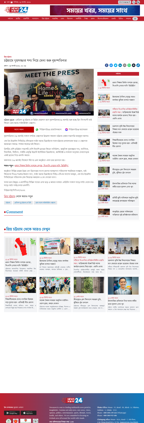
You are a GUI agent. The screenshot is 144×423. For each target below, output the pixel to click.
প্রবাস (92, 18)
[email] (124, 65)
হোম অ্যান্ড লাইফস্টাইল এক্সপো (45, 203)
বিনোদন (70, 18)
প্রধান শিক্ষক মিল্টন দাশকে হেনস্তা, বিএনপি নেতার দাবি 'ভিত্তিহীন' (42, 165)
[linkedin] (120, 65)
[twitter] (115, 65)
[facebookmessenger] (111, 65)
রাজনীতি (26, 18)
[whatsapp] (129, 65)
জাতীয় (18, 18)
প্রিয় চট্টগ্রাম (45, 18)
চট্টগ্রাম (8, 203)
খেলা (62, 18)
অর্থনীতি (78, 18)
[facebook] (106, 65)
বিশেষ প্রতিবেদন (103, 18)
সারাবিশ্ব (55, 18)
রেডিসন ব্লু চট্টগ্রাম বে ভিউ (23, 203)
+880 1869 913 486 (110, 415)
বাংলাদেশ (35, 18)
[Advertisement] (72, 38)
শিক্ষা (86, 18)
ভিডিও (121, 18)
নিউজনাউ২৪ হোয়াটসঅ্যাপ (51, 129)
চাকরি (114, 18)
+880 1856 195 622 (110, 413)
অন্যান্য (128, 18)
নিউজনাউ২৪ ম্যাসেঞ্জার (78, 129)
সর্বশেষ (10, 18)
